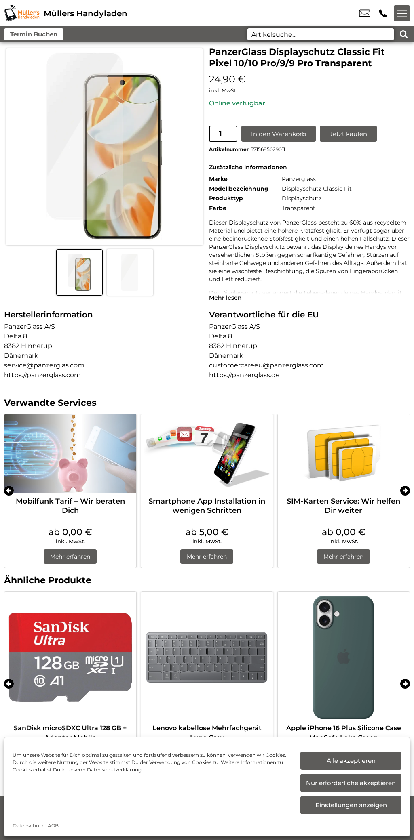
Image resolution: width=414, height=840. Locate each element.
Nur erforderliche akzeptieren (351, 783)
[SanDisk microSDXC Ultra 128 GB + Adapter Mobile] (70, 657)
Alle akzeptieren (351, 760)
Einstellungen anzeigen (351, 805)
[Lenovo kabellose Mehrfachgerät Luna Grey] (207, 657)
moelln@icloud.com (365, 13)
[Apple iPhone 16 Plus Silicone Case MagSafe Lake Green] (344, 657)
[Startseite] (22, 13)
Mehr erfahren (70, 556)
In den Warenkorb (278, 134)
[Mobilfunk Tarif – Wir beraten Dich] (70, 453)
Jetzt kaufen (348, 134)
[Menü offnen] (402, 13)
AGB (53, 826)
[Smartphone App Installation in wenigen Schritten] (207, 453)
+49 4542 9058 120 (383, 13)
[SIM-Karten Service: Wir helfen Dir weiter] (344, 453)
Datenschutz (28, 826)
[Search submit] (404, 34)
